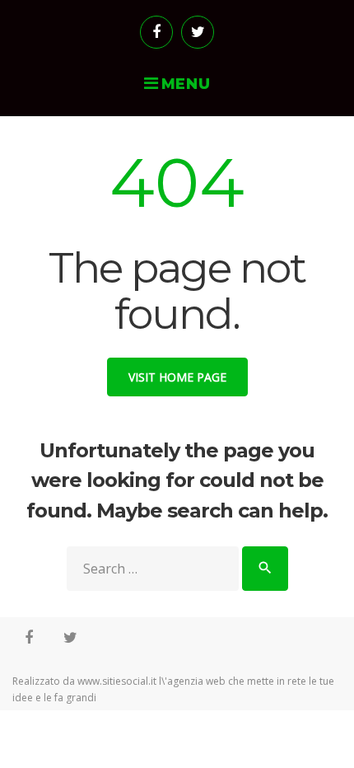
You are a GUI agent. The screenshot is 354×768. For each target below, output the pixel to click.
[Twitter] (197, 32)
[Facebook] (156, 32)
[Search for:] (154, 569)
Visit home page (177, 377)
